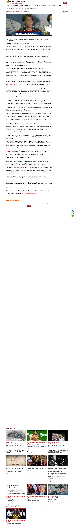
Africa (11, 5)
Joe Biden (22, 167)
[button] (29, 25)
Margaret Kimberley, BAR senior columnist (13, 11)
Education (21, 5)
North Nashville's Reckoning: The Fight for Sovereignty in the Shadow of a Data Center (15, 445)
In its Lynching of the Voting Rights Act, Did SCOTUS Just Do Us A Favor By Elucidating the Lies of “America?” (15, 469)
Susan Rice (23, 115)
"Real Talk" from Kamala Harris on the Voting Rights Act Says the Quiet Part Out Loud (36, 446)
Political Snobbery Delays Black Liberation (36, 468)
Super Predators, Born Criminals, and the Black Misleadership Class (36, 499)
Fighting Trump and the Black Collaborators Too (12, 499)
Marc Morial (31, 113)
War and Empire (59, 5)
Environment (26, 5)
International (31, 5)
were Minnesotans (14, 84)
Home (8, 5)
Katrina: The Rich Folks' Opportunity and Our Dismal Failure (57, 498)
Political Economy (44, 5)
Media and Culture (37, 5)
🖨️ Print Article (26, 11)
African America (15, 5)
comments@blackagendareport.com (28, 193)
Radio (49, 5)
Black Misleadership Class (13, 200)
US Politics (53, 5)
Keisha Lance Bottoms (16, 98)
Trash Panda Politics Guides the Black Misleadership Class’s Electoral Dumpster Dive (57, 445)
